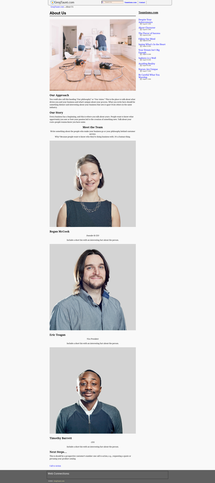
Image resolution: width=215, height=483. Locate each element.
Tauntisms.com (131, 2)
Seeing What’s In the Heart (152, 44)
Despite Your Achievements (146, 21)
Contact (142, 2)
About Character (147, 28)
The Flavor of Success (149, 33)
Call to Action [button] (55, 466)
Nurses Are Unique (148, 69)
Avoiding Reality (147, 63)
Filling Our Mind (147, 39)
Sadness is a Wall (147, 58)
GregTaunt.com (57, 7)
